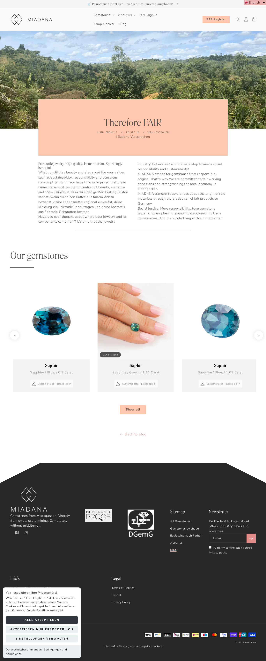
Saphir (51, 368)
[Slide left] (14, 335)
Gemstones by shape (184, 528)
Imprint (116, 595)
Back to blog (135, 434)
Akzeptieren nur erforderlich (41, 629)
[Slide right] (258, 335)
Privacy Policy (121, 602)
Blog (173, 550)
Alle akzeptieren (42, 620)
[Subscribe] (251, 538)
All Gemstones (180, 521)
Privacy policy (218, 552)
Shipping (124, 646)
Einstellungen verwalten (42, 639)
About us (176, 543)
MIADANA (250, 642)
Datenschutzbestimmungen (24, 649)
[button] (103, 15)
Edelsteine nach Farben (186, 536)
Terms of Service (123, 588)
